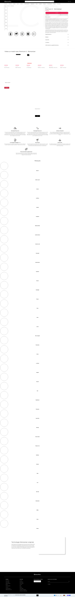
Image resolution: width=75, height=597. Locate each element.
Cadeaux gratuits (8, 583)
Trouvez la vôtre (37, 581)
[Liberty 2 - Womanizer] (65, 59)
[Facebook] (48, 584)
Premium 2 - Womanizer (41, 67)
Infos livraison (21, 583)
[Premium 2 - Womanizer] (43, 59)
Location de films (8, 588)
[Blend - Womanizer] (21, 59)
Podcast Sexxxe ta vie (9, 589)
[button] (47, 10)
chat (7, 87)
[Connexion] (68, 1)
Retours (7, 584)
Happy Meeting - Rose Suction (53, 67)
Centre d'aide (21, 588)
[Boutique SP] (7, 1)
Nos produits (7, 580)
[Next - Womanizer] (9, 59)
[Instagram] (49, 584)
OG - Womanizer (29, 67)
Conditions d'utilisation (23, 589)
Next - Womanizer (6, 67)
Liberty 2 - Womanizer (63, 67)
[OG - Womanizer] (32, 59)
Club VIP (21, 584)
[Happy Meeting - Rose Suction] (54, 59)
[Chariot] (70, 1)
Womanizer (47, 7)
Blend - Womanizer (18, 67)
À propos (21, 580)
